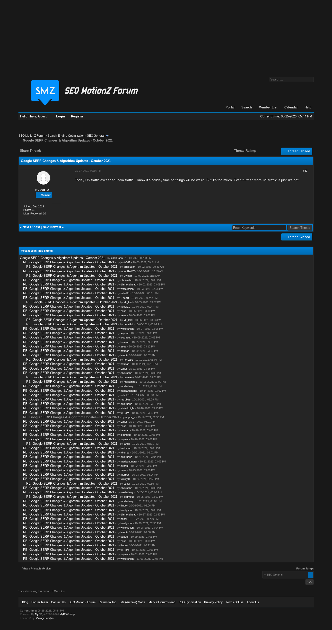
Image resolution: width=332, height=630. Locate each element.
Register (77, 116)
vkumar (125, 452)
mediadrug (127, 386)
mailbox (125, 474)
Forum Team (39, 602)
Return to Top (107, 602)
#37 (305, 170)
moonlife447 (128, 271)
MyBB (38, 614)
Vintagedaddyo (44, 618)
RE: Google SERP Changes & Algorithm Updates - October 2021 (68, 262)
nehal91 (125, 293)
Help (308, 107)
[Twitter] (49, 150)
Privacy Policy (213, 602)
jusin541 (125, 262)
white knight (127, 288)
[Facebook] (45, 150)
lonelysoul (126, 510)
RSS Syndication (190, 602)
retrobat (125, 399)
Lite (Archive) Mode (132, 602)
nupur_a (42, 189)
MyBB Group (67, 614)
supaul (124, 333)
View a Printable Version (36, 568)
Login (60, 116)
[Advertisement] (166, 36)
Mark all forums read (162, 602)
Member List (268, 107)
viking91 (125, 479)
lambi (124, 355)
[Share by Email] (67, 150)
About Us (253, 602)
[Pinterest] (64, 150)
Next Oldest (31, 227)
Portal (230, 107)
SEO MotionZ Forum (31, 135)
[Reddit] (59, 150)
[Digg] (52, 150)
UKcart (128, 275)
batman (125, 342)
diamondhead (128, 284)
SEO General (96, 135)
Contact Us (58, 602)
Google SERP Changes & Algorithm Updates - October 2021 (62, 258)
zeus (123, 311)
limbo (124, 505)
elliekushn (117, 258)
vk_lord (128, 302)
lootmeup (126, 337)
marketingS (130, 381)
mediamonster (129, 390)
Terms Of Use (235, 602)
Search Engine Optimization (66, 135)
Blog (25, 602)
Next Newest (52, 227)
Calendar (291, 107)
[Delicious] (56, 150)
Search (246, 107)
